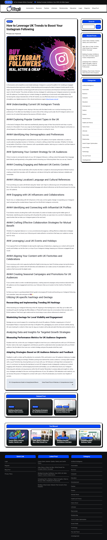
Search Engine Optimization (90, 143)
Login (80, 8)
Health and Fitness (87, 123)
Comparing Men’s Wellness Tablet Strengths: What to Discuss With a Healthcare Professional (90, 64)
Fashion (46, 8)
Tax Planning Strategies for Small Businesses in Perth (40, 412)
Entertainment (86, 106)
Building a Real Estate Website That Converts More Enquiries (15, 412)
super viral (11, 33)
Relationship (64, 8)
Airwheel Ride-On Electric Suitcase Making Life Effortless (64, 412)
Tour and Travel (86, 156)
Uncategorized (86, 160)
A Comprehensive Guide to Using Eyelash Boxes (24, 382)
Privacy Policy (8, 474)
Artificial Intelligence (88, 85)
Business (39, 8)
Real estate (85, 135)
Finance (84, 114)
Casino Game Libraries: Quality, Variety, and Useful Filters (90, 41)
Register (87, 8)
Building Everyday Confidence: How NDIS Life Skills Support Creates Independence (90, 55)
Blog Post (95, 8)
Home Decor (85, 127)
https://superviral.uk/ (52, 99)
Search (91, 22)
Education (73, 8)
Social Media (85, 147)
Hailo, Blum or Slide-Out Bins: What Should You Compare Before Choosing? (90, 48)
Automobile (30, 8)
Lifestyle (54, 8)
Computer (85, 98)
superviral (18, 33)
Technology (85, 152)
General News (86, 118)
